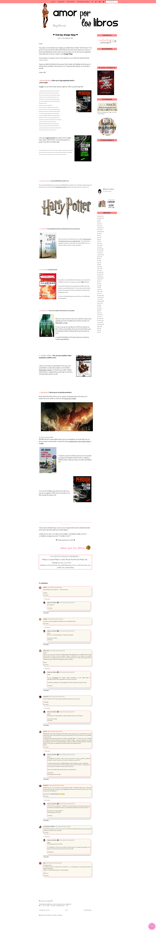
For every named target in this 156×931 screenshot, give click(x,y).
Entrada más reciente (44, 910)
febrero (99, 226)
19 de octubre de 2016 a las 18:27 (67, 840)
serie (63, 568)
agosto (98, 233)
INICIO (53, 1)
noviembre (99, 228)
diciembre (99, 216)
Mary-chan (46, 651)
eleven (59, 565)
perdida (59, 568)
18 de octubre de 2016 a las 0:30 (57, 696)
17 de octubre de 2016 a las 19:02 (67, 631)
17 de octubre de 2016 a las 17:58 (57, 651)
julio (98, 235)
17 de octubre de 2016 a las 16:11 (54, 587)
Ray (44, 863)
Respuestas (47, 599)
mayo (98, 239)
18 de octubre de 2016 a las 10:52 (67, 755)
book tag (48, 565)
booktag (54, 565)
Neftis (44, 587)
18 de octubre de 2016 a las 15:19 (56, 785)
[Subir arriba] (152, 927)
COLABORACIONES (83, 1)
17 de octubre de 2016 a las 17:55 (55, 619)
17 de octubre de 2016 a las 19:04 (67, 672)
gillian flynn (64, 565)
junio (98, 220)
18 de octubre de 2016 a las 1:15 (55, 731)
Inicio (66, 910)
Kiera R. (45, 731)
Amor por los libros (52, 602)
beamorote (46, 696)
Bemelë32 (45, 785)
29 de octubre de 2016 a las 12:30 (54, 863)
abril (98, 222)
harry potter (71, 565)
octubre (99, 229)
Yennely (45, 619)
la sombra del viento (81, 565)
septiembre (99, 218)
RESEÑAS (61, 1)
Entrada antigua (87, 910)
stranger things (69, 568)
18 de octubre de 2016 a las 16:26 (67, 804)
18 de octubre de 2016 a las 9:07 (66, 712)
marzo (98, 224)
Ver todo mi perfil (107, 191)
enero (98, 247)
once (89, 565)
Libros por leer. (43, 60)
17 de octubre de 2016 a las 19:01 (66, 602)
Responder (46, 595)
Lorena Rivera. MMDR (48, 826)
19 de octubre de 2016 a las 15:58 (62, 826)
